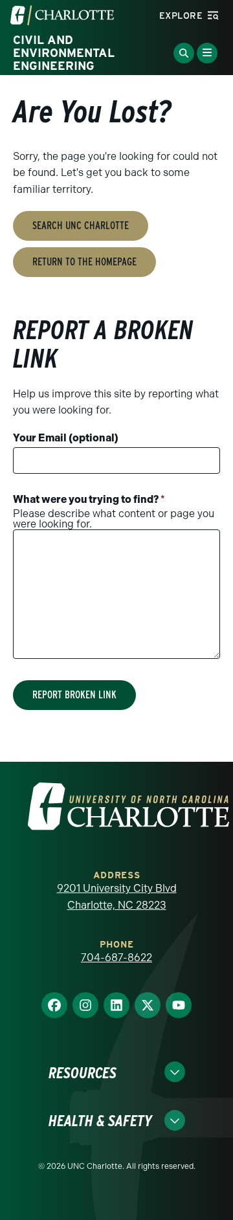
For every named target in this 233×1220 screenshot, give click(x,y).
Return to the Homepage (84, 262)
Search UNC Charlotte (80, 225)
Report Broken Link (74, 695)
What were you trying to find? (89, 499)
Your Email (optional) (65, 438)
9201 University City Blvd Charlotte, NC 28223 (117, 896)
